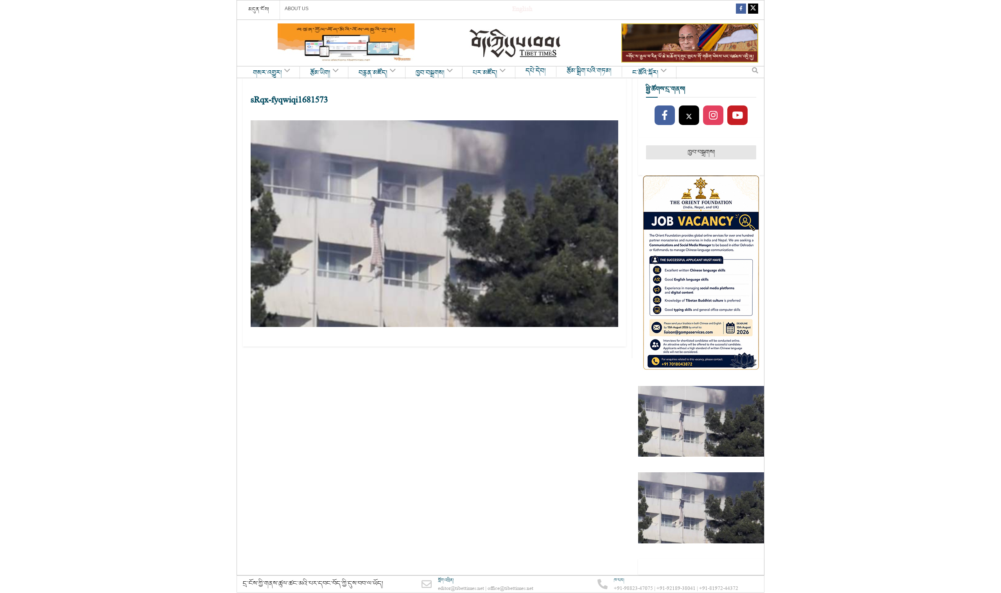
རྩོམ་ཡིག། (320, 73)
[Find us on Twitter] (753, 10)
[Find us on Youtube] (737, 115)
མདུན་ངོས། (258, 9)
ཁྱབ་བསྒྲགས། (430, 73)
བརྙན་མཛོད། (373, 73)
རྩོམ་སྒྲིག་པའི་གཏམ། (589, 71)
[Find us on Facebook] (741, 10)
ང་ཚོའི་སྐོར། (645, 73)
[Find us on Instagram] (713, 115)
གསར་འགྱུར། (267, 73)
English (522, 10)
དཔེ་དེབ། (536, 71)
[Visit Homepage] (516, 43)
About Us (297, 8)
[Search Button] (755, 72)
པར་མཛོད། (485, 73)
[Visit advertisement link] (346, 43)
